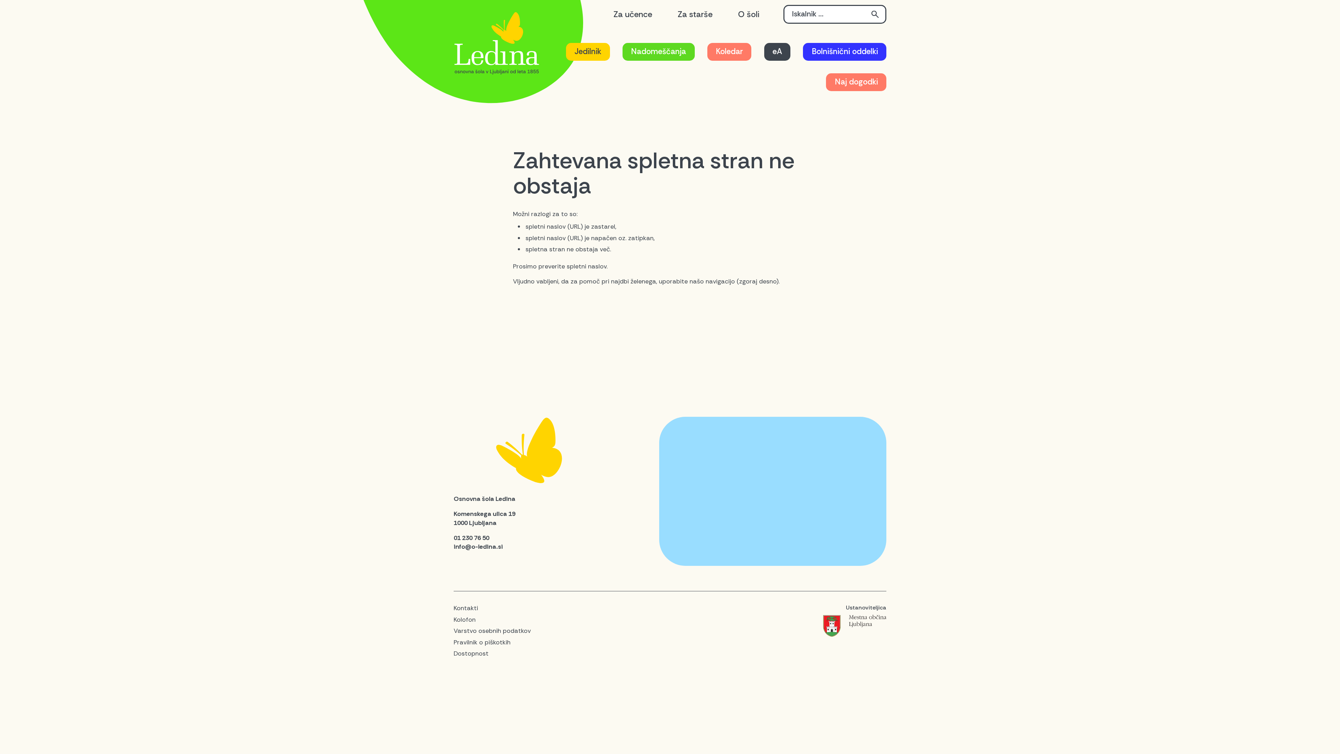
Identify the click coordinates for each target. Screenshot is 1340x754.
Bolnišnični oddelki (845, 51)
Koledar (729, 51)
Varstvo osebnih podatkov (492, 631)
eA (777, 51)
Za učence (632, 14)
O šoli (748, 14)
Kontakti (466, 608)
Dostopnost (471, 653)
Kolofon (465, 619)
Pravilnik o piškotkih (482, 642)
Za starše (695, 14)
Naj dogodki (856, 82)
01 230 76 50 (471, 538)
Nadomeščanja (658, 51)
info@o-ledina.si (478, 546)
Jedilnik (587, 51)
